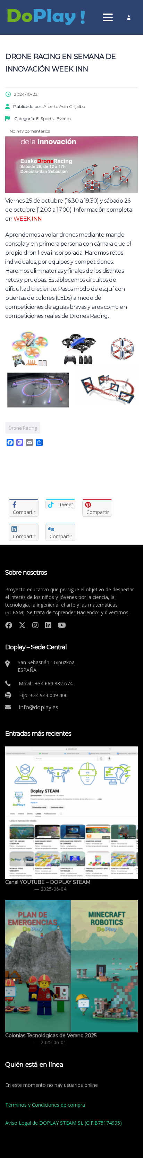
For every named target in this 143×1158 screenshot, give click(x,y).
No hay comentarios (29, 131)
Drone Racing (23, 428)
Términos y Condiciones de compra (45, 1104)
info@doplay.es (38, 707)
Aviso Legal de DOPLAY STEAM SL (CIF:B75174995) (63, 1122)
